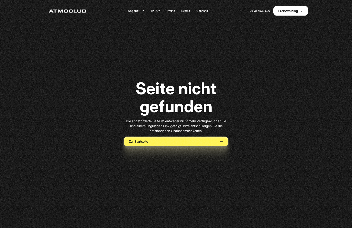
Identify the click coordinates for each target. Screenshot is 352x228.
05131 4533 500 (260, 10)
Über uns (202, 10)
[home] (67, 10)
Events (185, 10)
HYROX (156, 10)
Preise (171, 10)
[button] (136, 10)
